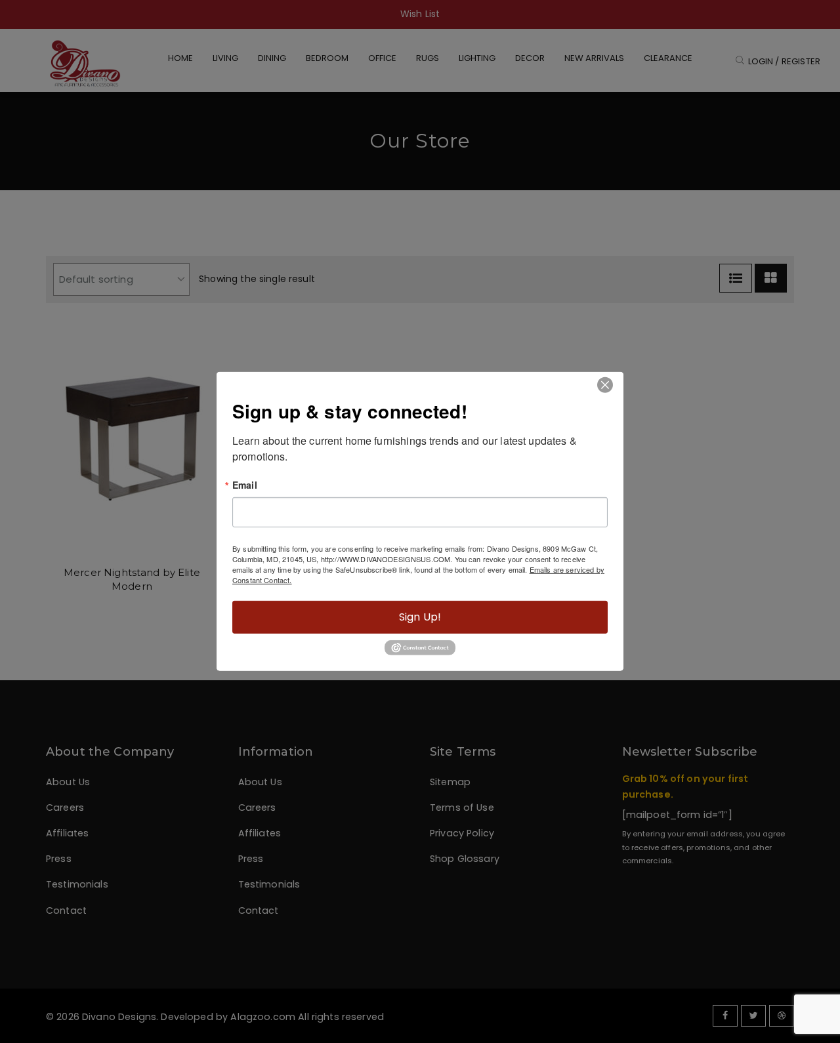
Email (244, 484)
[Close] (605, 385)
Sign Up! (420, 616)
